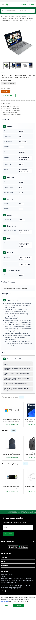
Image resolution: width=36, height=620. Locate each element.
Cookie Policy (4, 601)
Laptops (11, 16)
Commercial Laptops (22, 16)
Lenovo (3, 72)
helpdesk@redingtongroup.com (11, 588)
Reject (7, 605)
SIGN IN (32, 4)
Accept (19, 605)
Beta (21, 397)
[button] (18, 518)
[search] (3, 11)
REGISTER (24, 4)
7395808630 (32, 1)
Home (5, 16)
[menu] (3, 5)
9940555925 (18, 1)
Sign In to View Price (8, 95)
